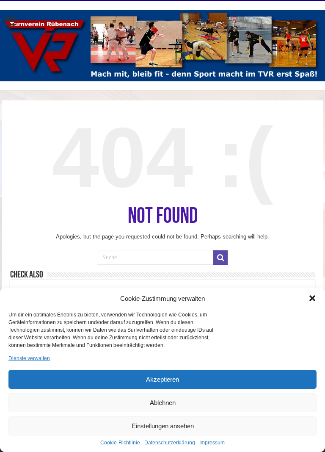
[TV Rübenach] (162, 44)
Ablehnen (163, 402)
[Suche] (220, 257)
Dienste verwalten (29, 358)
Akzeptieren (162, 379)
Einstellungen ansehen (163, 426)
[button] (312, 298)
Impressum (212, 443)
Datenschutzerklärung (169, 443)
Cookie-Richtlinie (120, 443)
